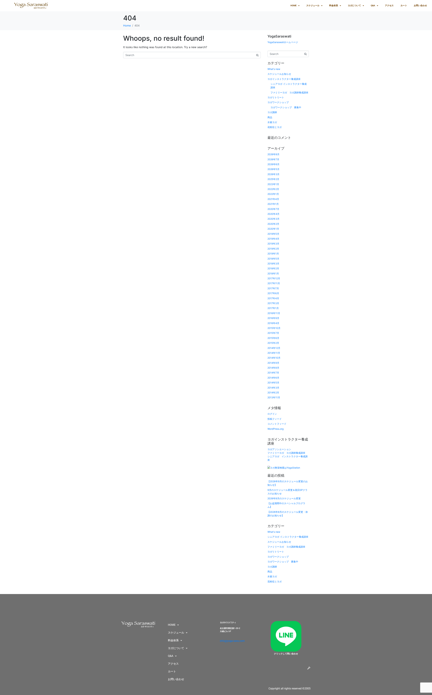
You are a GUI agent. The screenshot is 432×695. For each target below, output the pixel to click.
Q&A (373, 5)
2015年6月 (273, 338)
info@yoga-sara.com (232, 640)
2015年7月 (273, 332)
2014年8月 (273, 367)
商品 (269, 117)
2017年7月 (273, 288)
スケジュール (312, 5)
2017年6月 (273, 293)
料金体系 (333, 5)
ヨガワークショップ (278, 102)
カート (403, 5)
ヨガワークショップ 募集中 (286, 107)
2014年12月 (273, 347)
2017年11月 (273, 283)
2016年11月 (273, 313)
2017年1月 (273, 308)
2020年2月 (273, 223)
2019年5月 (273, 233)
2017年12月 (273, 278)
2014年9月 (273, 362)
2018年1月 (273, 273)
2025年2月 (273, 179)
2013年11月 (273, 397)
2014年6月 (273, 377)
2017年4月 (273, 298)
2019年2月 (273, 248)
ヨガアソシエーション (279, 449)
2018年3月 (273, 263)
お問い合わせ (420, 5)
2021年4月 (273, 199)
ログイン (272, 413)
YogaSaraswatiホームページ (282, 42)
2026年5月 (273, 169)
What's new (273, 69)
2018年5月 (273, 258)
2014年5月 (273, 382)
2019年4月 (273, 238)
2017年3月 (273, 303)
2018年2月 (273, 268)
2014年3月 (273, 387)
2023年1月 (273, 184)
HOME (293, 5)
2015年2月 (273, 342)
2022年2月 (273, 189)
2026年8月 (273, 154)
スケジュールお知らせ (279, 73)
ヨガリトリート (275, 97)
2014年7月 (273, 372)
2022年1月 (273, 193)
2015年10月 (273, 328)
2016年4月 (273, 323)
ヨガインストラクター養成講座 (284, 79)
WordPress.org (275, 428)
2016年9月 (273, 318)
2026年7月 (273, 159)
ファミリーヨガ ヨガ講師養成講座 (289, 92)
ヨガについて (354, 5)
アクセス (389, 5)
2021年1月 (273, 203)
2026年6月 (273, 164)
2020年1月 (273, 228)
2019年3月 (273, 243)
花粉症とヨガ (274, 127)
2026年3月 (273, 174)
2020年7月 (273, 209)
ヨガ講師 (272, 112)
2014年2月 (273, 392)
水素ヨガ (272, 122)
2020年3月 (273, 218)
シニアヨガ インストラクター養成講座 (287, 536)
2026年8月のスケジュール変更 (284, 498)
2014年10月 (273, 357)
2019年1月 (273, 253)
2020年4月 (273, 213)
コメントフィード (276, 423)
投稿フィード (274, 418)
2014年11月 (273, 352)
